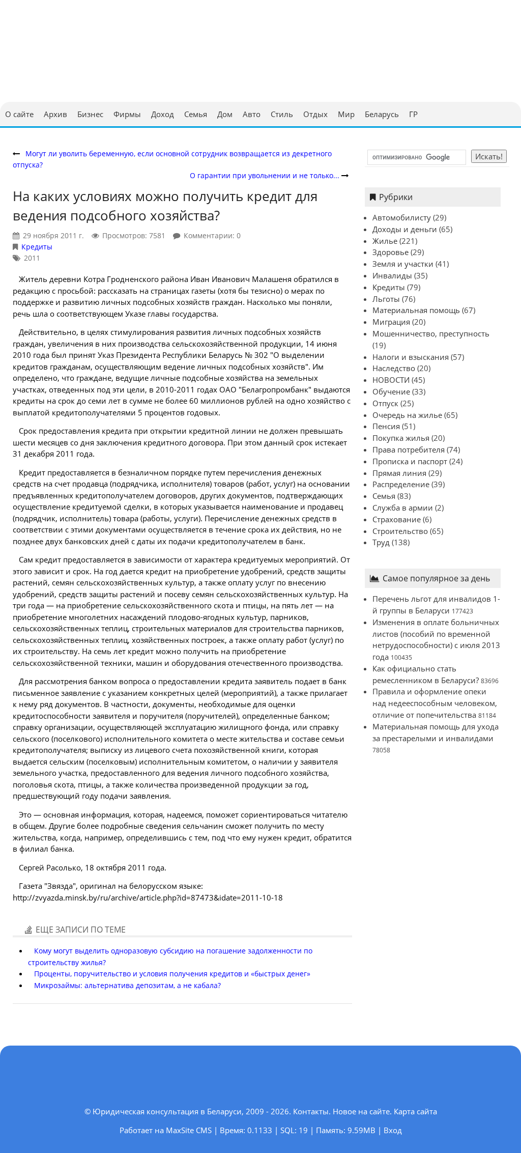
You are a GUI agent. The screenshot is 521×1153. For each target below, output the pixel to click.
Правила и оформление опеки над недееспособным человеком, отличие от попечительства (434, 703)
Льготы (386, 299)
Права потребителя (408, 449)
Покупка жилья (400, 438)
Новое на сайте (361, 1111)
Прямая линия (399, 473)
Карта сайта (415, 1111)
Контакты (311, 1111)
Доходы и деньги (404, 229)
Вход (393, 1130)
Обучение (391, 391)
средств (27, 484)
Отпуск (385, 403)
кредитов (30, 366)
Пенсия (386, 426)
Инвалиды (392, 275)
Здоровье (390, 252)
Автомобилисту (401, 217)
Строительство (400, 531)
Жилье (384, 241)
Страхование (396, 519)
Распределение (400, 484)
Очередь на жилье (407, 415)
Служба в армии (402, 507)
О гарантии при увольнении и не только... (264, 175)
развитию (81, 302)
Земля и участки (402, 264)
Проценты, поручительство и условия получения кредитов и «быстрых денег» (172, 973)
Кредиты (36, 246)
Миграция (391, 322)
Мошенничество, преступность (430, 333)
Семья (383, 496)
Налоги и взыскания (410, 357)
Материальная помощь (416, 310)
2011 (32, 258)
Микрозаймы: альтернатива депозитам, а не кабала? (127, 985)
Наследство (393, 368)
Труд (381, 542)
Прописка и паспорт (409, 461)
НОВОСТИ (391, 380)
